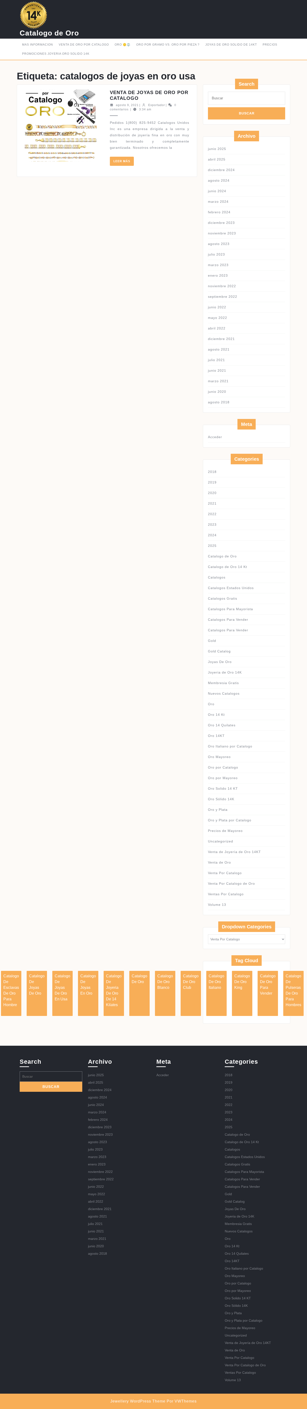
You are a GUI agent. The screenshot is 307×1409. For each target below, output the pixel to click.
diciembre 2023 (221, 223)
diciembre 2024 (221, 170)
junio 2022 (217, 307)
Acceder (215, 437)
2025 (212, 546)
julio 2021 (216, 360)
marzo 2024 (218, 201)
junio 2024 (217, 191)
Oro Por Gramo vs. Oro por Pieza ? (168, 44)
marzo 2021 (218, 381)
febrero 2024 (219, 212)
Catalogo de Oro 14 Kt (227, 567)
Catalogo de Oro (49, 33)
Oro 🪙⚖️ (122, 44)
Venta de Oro (219, 862)
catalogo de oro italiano (216, 982)
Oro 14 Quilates (222, 725)
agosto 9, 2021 (127, 105)
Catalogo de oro (139, 979)
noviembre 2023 (222, 233)
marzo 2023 (218, 265)
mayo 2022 (217, 318)
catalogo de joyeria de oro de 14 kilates (114, 990)
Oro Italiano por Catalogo (230, 746)
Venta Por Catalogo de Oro (231, 883)
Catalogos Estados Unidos (231, 588)
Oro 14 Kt (216, 714)
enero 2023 (218, 275)
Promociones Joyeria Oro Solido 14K (55, 53)
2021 (212, 503)
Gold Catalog (219, 651)
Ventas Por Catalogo (226, 894)
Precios (270, 44)
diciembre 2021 (221, 339)
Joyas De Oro (220, 662)
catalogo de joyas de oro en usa (62, 987)
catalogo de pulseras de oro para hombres (293, 990)
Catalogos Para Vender (228, 619)
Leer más (123, 162)
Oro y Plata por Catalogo (229, 820)
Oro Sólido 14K (221, 799)
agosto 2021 (219, 349)
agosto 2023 (219, 244)
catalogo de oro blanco (165, 982)
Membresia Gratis (223, 683)
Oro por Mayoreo (223, 778)
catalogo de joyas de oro (37, 984)
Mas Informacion (37, 44)
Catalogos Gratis (222, 598)
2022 (212, 514)
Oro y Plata (218, 810)
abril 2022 (216, 328)
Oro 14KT (216, 736)
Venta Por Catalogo (225, 873)
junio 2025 (217, 149)
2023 (212, 524)
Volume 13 (217, 905)
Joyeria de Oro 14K (225, 672)
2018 (212, 472)
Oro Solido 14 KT (223, 788)
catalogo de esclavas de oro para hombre (11, 990)
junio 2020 (217, 392)
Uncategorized (220, 841)
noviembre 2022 (222, 286)
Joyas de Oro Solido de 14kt (231, 44)
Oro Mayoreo (219, 757)
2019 (212, 482)
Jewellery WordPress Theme (137, 1401)
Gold (212, 641)
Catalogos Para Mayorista (230, 609)
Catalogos (216, 577)
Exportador (156, 105)
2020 (212, 493)
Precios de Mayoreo (225, 831)
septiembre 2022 (222, 297)
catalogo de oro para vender (268, 984)
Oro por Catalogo (223, 767)
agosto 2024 (219, 180)
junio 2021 (217, 370)
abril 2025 (216, 159)
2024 (212, 535)
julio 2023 (216, 254)
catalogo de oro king (242, 982)
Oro (211, 704)
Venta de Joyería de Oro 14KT (234, 852)
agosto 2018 (219, 402)
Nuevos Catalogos (224, 693)
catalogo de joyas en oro (88, 984)
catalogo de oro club (191, 982)
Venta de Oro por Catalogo (84, 44)
